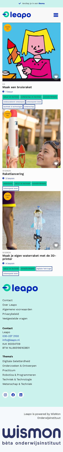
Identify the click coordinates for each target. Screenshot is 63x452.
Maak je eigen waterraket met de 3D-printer (29, 257)
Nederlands (7, 183)
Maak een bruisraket (17, 87)
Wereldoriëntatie (50, 97)
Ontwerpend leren (34, 102)
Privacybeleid (10, 313)
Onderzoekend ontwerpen (13, 102)
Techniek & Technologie (12, 107)
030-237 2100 (10, 336)
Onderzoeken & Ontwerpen (19, 365)
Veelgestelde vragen (14, 318)
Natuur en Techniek (11, 97)
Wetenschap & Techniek (17, 384)
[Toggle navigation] (55, 15)
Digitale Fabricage (44, 269)
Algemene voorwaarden (17, 309)
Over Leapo (9, 304)
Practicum (8, 370)
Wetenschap (29, 107)
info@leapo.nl (11, 340)
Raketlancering (13, 173)
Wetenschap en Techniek (31, 97)
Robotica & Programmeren (19, 374)
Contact (7, 300)
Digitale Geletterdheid (16, 361)
